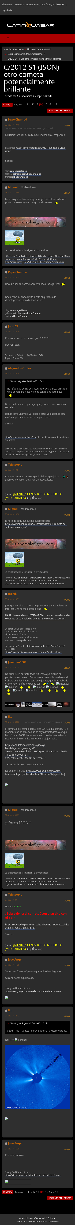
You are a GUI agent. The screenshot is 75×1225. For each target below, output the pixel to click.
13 (36, 104)
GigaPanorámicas (13, 261)
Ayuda (22, 1218)
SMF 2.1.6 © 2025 (24, 1221)
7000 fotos (52, 259)
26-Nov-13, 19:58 (12, 514)
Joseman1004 (17, 662)
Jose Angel (15, 959)
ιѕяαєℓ (41, 53)
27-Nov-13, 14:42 (12, 1015)
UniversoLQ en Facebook (41, 256)
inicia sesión (58, 4)
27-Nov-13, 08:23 (12, 815)
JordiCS (13, 326)
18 (55, 104)
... (30, 104)
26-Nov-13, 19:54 (12, 470)
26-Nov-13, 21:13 (12, 667)
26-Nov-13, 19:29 (12, 373)
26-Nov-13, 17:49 (12, 192)
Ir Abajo (7, 104)
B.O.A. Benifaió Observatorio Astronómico (44, 261)
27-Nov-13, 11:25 (12, 964)
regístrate (7, 10)
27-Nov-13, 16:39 (12, 1148)
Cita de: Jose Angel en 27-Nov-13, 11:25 (28, 1023)
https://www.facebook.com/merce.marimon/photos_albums (33, 652)
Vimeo (42, 259)
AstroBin (21, 259)
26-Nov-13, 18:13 (12, 277)
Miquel (13, 187)
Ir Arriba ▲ (51, 1218)
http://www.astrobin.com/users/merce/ (46, 646)
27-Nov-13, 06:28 (12, 722)
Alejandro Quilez (19, 368)
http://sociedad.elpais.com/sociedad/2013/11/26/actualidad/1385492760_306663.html (37, 926)
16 (49, 104)
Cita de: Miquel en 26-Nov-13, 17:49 (27, 381)
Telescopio (15, 464)
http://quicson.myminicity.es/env (20, 437)
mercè (12, 594)
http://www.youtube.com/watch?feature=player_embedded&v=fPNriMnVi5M (33, 772)
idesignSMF (54, 1221)
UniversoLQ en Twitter (17, 256)
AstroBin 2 (32, 259)
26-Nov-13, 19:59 (12, 599)
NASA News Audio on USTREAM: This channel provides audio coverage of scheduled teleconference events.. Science (37, 617)
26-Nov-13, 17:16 (12, 124)
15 (45, 104)
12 (33, 104)
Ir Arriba (7, 1192)
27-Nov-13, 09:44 (12, 900)
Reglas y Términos (35, 1218)
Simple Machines (40, 1221)
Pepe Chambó (17, 119)
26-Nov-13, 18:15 (12, 331)
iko (10, 716)
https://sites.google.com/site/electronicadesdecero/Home (33, 991)
